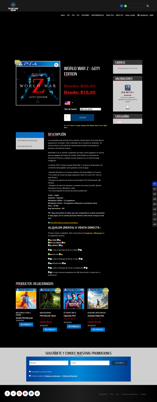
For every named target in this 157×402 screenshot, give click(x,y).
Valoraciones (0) (25, 146)
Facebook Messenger (31, 393)
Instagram (19, 393)
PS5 (68, 15)
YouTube (25, 393)
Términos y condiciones (52, 376)
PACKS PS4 (110, 15)
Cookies (143, 394)
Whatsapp (98, 233)
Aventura (83, 125)
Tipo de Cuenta (70, 109)
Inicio (63, 15)
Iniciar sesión (130, 15)
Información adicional (27, 141)
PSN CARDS (85, 15)
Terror (96, 125)
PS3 (78, 15)
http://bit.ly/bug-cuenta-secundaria (64, 223)
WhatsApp (37, 393)
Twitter (13, 393)
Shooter (92, 125)
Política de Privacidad (70, 376)
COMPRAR (82, 117)
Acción (78, 125)
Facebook (88, 233)
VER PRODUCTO (26, 324)
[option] (127, 97)
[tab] (29, 135)
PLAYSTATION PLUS (97, 15)
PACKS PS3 (119, 15)
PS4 (73, 15)
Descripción (23, 135)
